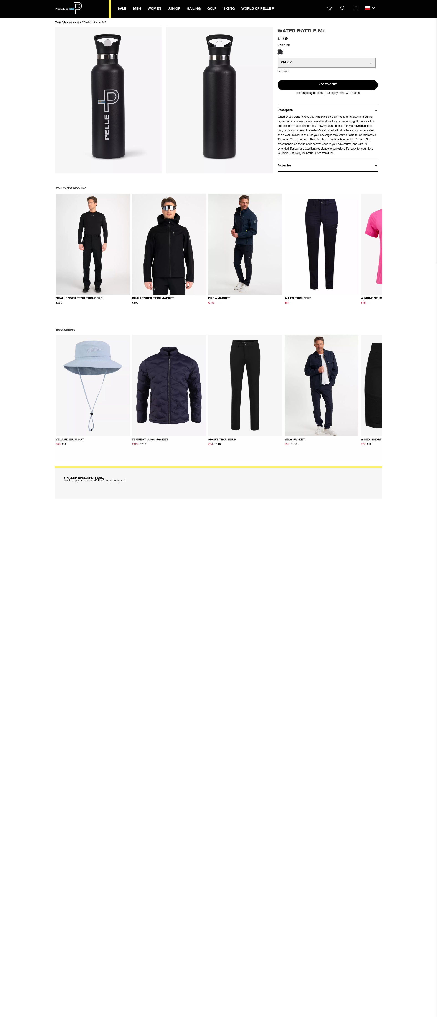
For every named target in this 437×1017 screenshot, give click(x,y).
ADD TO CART (328, 84)
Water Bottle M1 (95, 22)
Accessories (72, 22)
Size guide (283, 71)
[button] (329, 8)
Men (58, 22)
